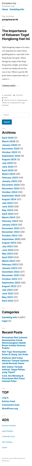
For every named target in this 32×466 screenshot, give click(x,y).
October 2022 (9, 279)
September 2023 (11, 239)
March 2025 (8, 174)
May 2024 (7, 210)
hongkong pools (22, 100)
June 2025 (8, 166)
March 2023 (8, 261)
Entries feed (8, 401)
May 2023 (7, 253)
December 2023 (11, 228)
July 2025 (7, 163)
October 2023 (9, 235)
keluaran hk (6, 103)
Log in (5, 397)
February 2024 (10, 221)
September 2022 (11, 282)
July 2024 (7, 203)
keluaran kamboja (9, 425)
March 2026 (8, 141)
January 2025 (9, 181)
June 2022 (8, 293)
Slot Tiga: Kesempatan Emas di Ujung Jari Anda (15, 353)
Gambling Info (17, 9)
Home (5, 9)
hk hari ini (13, 100)
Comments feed (10, 405)
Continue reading (10, 85)
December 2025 (11, 148)
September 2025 (11, 156)
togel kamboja (7, 431)
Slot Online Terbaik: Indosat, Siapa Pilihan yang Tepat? (13, 369)
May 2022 (7, 297)
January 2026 (9, 145)
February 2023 (10, 264)
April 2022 (8, 300)
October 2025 (9, 152)
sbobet (4, 447)
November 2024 (11, 188)
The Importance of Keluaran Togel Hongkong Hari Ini (16, 35)
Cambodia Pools (8, 436)
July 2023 (7, 246)
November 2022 (11, 275)
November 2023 (11, 232)
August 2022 (9, 286)
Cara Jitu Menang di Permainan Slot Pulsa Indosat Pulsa (13, 378)
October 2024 (9, 192)
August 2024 (9, 199)
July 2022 (7, 290)
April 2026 (8, 137)
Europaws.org (9, 3)
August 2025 (9, 159)
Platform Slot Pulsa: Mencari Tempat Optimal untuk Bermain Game (15, 361)
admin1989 (7, 95)
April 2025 (8, 170)
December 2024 (11, 184)
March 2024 (8, 217)
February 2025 (10, 177)
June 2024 (8, 206)
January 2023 (9, 268)
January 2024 (9, 224)
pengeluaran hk (15, 103)
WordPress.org (10, 408)
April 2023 (8, 257)
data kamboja (7, 442)
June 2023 (8, 250)
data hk (6, 100)
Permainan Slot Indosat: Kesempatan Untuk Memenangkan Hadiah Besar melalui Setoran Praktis (14, 342)
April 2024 (8, 213)
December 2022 (11, 271)
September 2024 (11, 195)
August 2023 (9, 242)
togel (5, 98)
